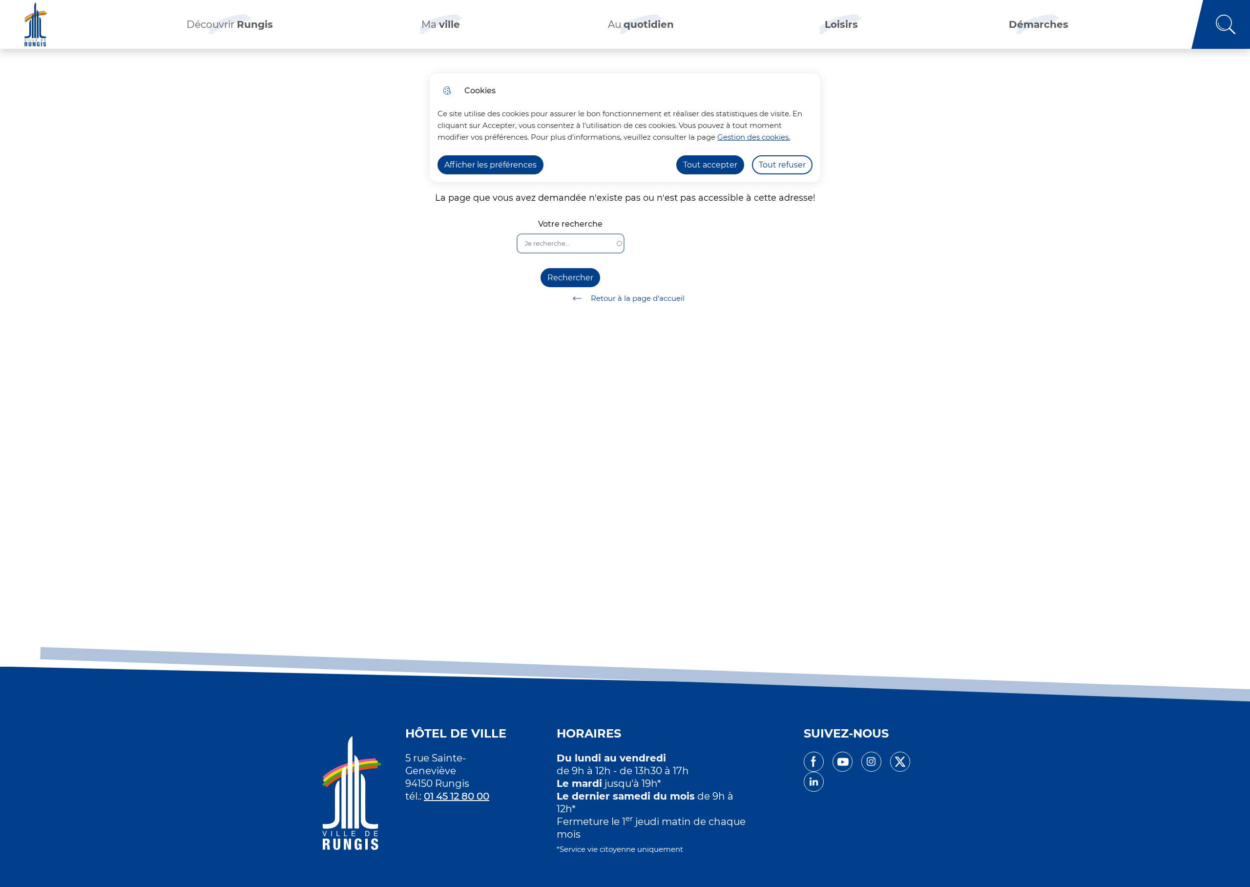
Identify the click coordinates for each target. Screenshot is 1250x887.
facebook (814, 762)
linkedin (814, 782)
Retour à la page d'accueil (638, 298)
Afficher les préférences (490, 164)
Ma (440, 24)
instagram (871, 762)
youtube (843, 762)
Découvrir (230, 24)
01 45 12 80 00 (456, 796)
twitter (900, 762)
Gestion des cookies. (753, 137)
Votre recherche (570, 224)
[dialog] (625, 127)
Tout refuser (782, 164)
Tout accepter (710, 164)
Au (641, 24)
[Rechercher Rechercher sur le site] (1220, 24)
